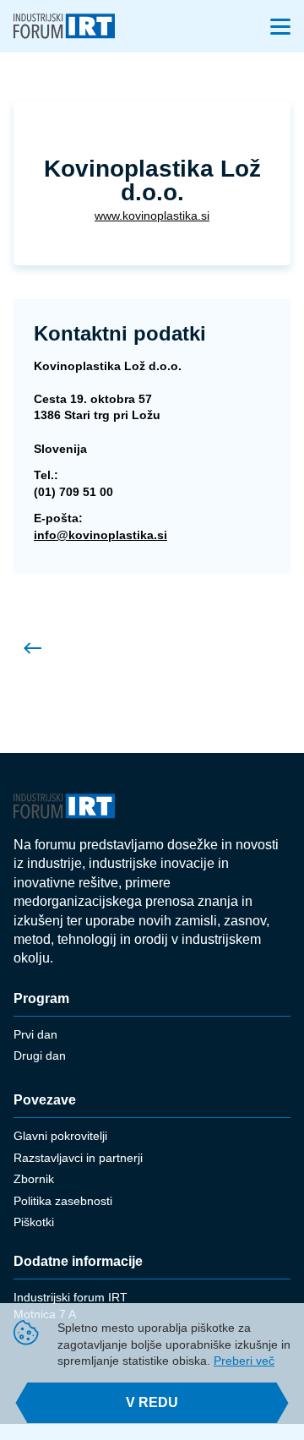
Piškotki (34, 1222)
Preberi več (244, 1360)
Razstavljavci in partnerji (78, 1158)
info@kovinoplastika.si (100, 535)
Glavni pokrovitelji (60, 1136)
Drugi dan (40, 1055)
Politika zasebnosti (63, 1201)
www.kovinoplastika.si (152, 215)
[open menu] (280, 27)
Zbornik (34, 1179)
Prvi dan (35, 1034)
